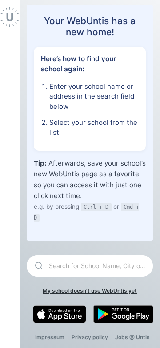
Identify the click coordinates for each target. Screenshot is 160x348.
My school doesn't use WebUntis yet (90, 290)
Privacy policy (90, 337)
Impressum (49, 337)
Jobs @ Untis (132, 337)
